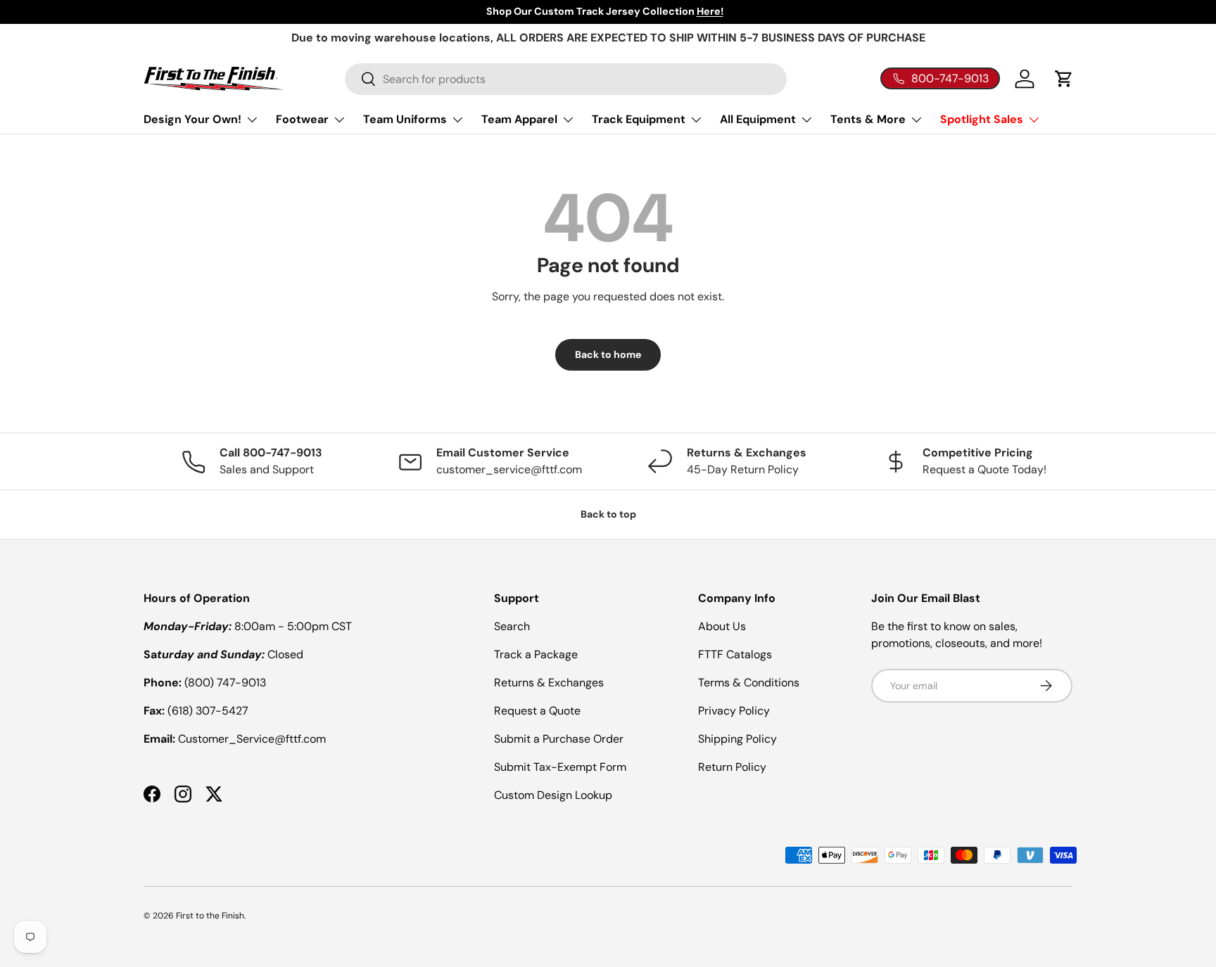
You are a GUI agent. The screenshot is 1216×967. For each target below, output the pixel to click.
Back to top (608, 514)
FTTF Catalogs (735, 654)
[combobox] (566, 79)
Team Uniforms (405, 119)
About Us (722, 626)
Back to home (608, 354)
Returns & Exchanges (549, 682)
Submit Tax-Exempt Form (560, 767)
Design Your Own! (192, 119)
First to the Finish (210, 915)
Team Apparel (519, 119)
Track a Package (536, 654)
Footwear (302, 119)
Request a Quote (537, 710)
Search (512, 626)
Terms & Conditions (748, 682)
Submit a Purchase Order (558, 738)
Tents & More (868, 119)
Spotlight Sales (981, 119)
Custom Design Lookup (553, 795)
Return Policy (732, 767)
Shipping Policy (737, 738)
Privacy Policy (734, 710)
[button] (1064, 78)
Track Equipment (638, 119)
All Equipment (758, 119)
